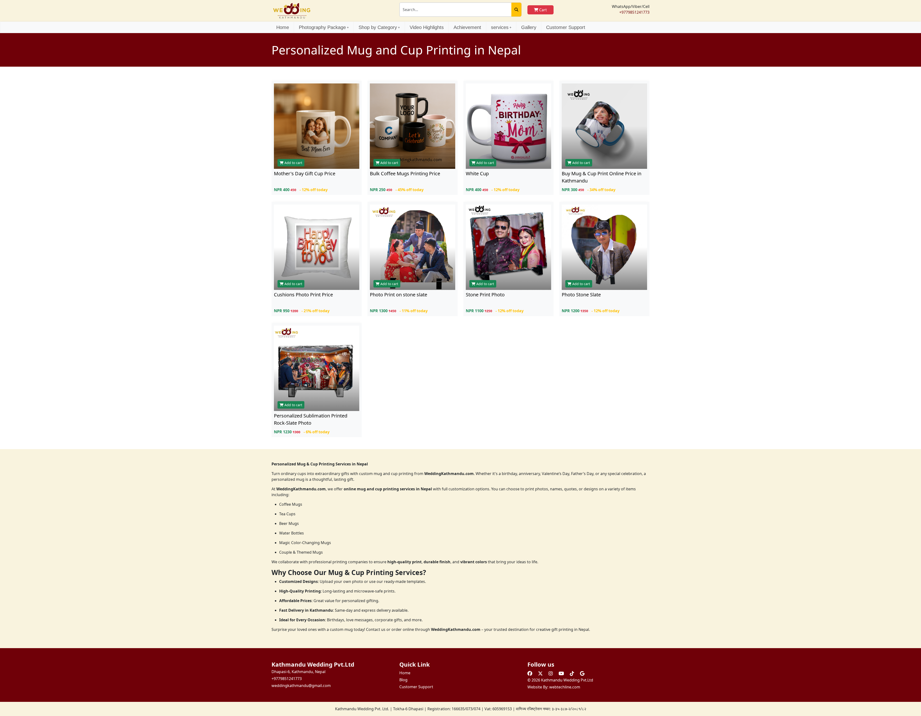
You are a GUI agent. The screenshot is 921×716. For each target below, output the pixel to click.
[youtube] (561, 673)
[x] (540, 673)
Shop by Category (378, 27)
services (499, 27)
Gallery (528, 27)
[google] (582, 673)
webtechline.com (564, 687)
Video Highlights (427, 27)
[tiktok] (572, 673)
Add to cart (292, 162)
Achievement (467, 27)
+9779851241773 (634, 12)
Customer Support (565, 27)
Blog (403, 679)
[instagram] (551, 673)
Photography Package (322, 27)
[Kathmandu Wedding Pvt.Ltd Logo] (292, 10)
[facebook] (529, 673)
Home (282, 27)
